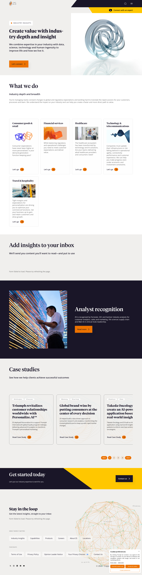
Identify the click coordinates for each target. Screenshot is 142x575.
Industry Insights (18, 538)
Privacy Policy (33, 554)
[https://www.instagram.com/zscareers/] (14, 566)
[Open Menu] (131, 3)
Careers (61, 538)
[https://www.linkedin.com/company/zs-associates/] (17, 566)
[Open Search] (125, 3)
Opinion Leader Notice (53, 554)
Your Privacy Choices (76, 554)
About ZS (73, 538)
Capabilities (35, 538)
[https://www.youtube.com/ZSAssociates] (24, 566)
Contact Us (98, 554)
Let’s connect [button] (17, 64)
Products (49, 538)
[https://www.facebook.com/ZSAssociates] (20, 566)
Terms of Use (16, 554)
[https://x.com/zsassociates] (10, 566)
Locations (87, 538)
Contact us (122, 478)
